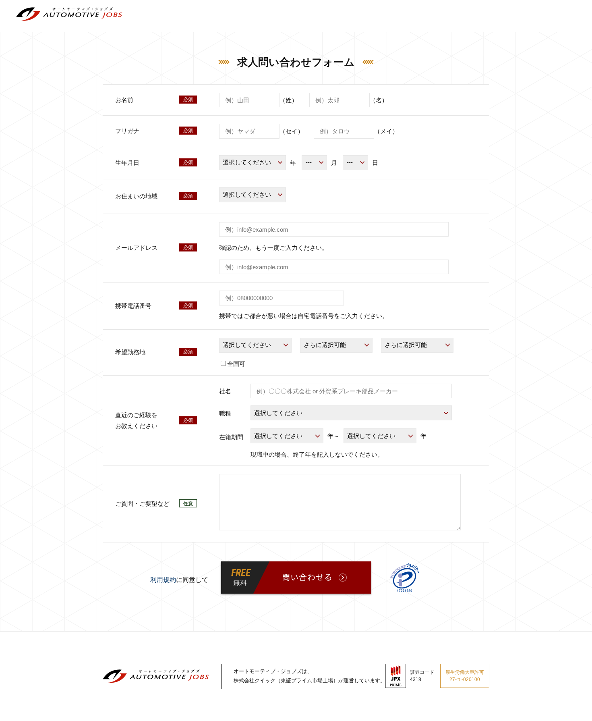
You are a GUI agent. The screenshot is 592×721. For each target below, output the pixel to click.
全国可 (236, 363)
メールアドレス (136, 247)
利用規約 (163, 579)
